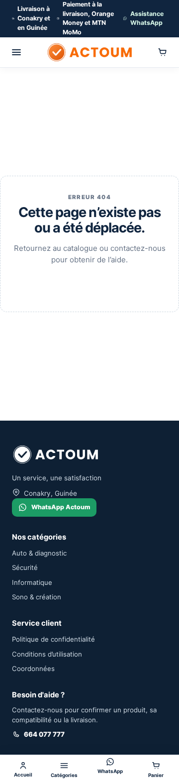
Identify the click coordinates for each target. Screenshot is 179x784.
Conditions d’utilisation (47, 654)
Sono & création (36, 597)
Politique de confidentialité (53, 639)
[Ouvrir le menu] (16, 52)
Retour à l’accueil (89, 284)
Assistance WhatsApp (147, 18)
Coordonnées (33, 668)
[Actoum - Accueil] (89, 52)
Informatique (32, 582)
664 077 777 (44, 734)
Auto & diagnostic (39, 553)
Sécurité (25, 567)
